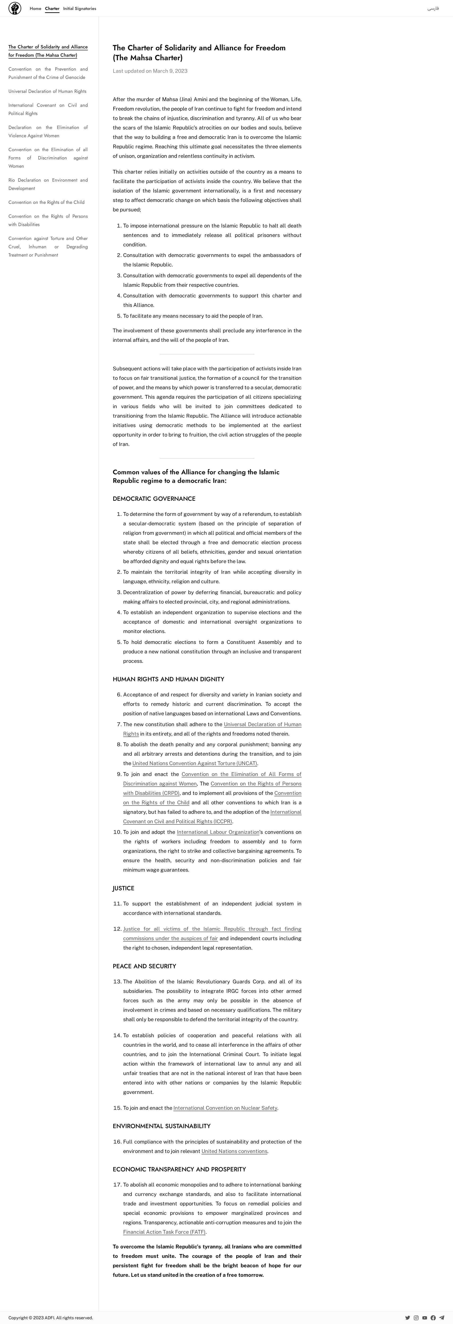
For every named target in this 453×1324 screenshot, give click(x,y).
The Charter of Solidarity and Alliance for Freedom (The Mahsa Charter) (48, 51)
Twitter (408, 1318)
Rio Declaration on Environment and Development (48, 184)
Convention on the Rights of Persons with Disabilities (48, 220)
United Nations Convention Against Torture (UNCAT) (194, 763)
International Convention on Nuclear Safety (225, 1108)
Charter (52, 8)
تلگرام (442, 1318)
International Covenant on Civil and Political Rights (48, 109)
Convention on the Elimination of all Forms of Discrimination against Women (48, 158)
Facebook (433, 1318)
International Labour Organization (218, 832)
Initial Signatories (79, 8)
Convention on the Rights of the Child (46, 202)
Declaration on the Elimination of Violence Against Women (48, 131)
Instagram (416, 1318)
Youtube (425, 1318)
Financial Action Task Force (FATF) (164, 1232)
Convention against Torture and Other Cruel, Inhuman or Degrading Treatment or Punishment (48, 246)
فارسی (433, 8)
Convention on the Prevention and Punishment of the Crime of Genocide (48, 73)
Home (35, 8)
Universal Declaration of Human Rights (47, 91)
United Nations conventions (234, 1151)
